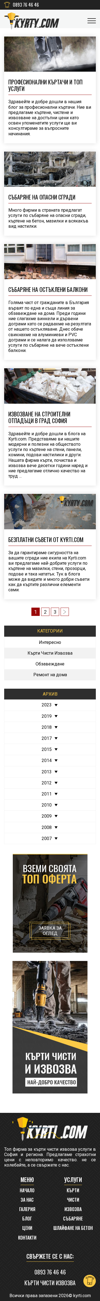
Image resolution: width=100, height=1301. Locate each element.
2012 (47, 783)
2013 (47, 771)
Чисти (73, 1199)
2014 (47, 760)
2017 (47, 738)
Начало (27, 1190)
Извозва (73, 1209)
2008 (47, 827)
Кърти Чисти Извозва (50, 653)
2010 (47, 805)
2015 (47, 749)
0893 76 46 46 (26, 4)
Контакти (27, 1237)
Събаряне (73, 1218)
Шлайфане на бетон (73, 1228)
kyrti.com (82, 1295)
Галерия (27, 1209)
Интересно (50, 642)
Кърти (73, 1190)
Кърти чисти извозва (50, 1282)
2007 (47, 838)
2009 (47, 816)
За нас (27, 1199)
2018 (47, 727)
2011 (47, 794)
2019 (47, 716)
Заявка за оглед (50, 931)
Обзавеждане (50, 664)
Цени (27, 1228)
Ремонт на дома (50, 674)
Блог (27, 1218)
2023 (47, 704)
